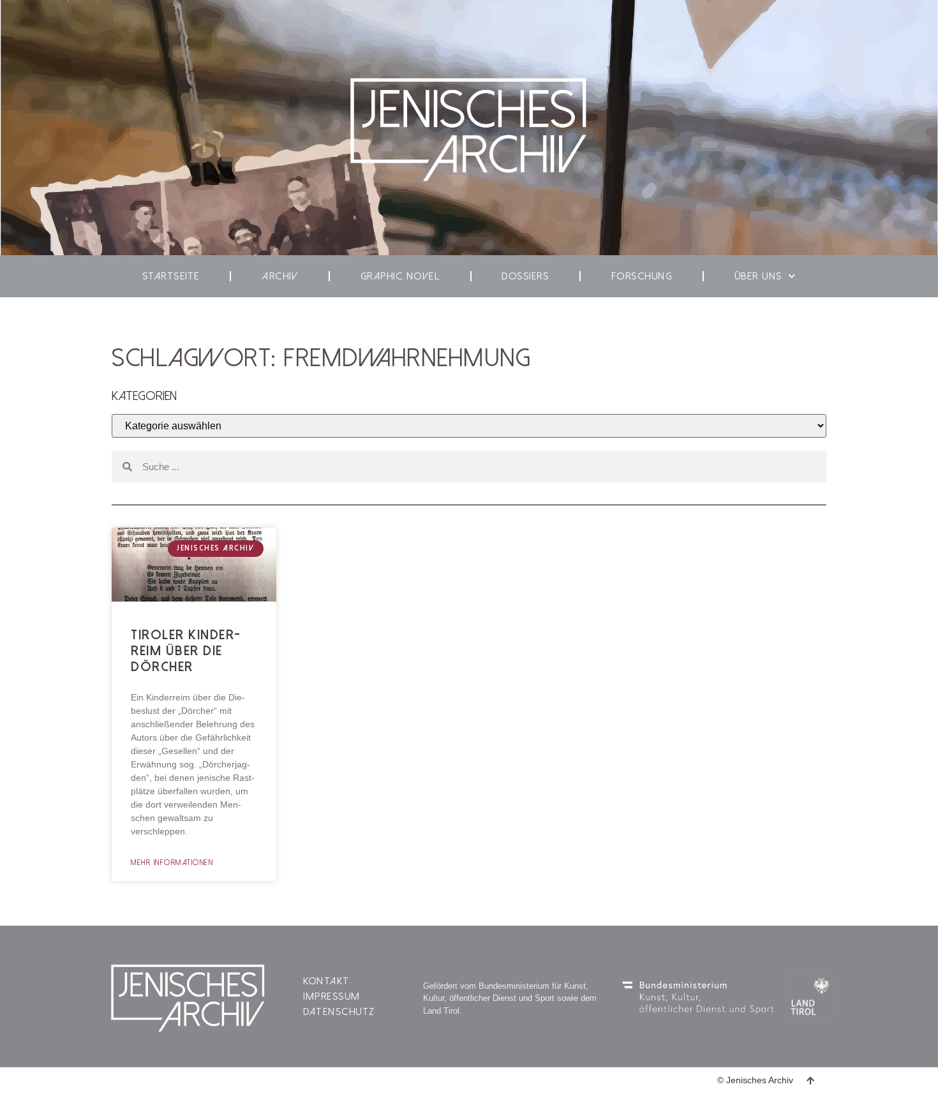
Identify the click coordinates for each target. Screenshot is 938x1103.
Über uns (758, 276)
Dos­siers (525, 276)
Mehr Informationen (172, 862)
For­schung (642, 276)
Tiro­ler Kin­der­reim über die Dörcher (185, 651)
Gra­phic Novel (400, 276)
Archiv (280, 276)
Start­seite (171, 276)
